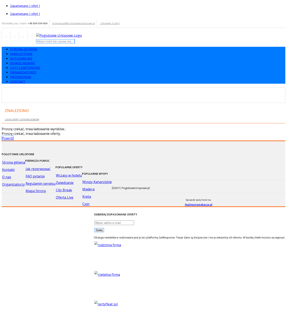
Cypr (86, 204)
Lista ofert (12, 119)
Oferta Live (64, 197)
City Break (64, 190)
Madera (88, 189)
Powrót (7, 138)
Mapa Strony (36, 191)
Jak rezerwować (38, 169)
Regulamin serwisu (40, 183)
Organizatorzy (13, 184)
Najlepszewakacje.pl (198, 204)
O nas (6, 177)
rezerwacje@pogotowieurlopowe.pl (73, 23)
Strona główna (13, 162)
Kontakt (8, 169)
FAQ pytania (35, 176)
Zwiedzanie (65, 182)
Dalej (99, 230)
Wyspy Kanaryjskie (97, 182)
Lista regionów (29, 119)
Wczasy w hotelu (69, 175)
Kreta (86, 196)
